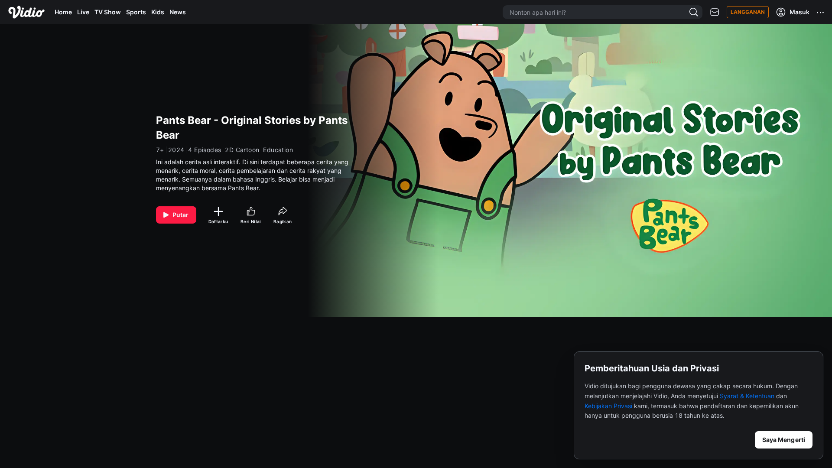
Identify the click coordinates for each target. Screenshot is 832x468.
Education (278, 149)
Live (83, 12)
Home (63, 12)
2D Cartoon (242, 149)
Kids (157, 12)
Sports (136, 12)
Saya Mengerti (783, 439)
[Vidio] (26, 12)
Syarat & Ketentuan (747, 396)
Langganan (748, 12)
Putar (180, 214)
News (177, 12)
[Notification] (714, 12)
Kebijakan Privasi (608, 406)
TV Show (107, 12)
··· (820, 12)
